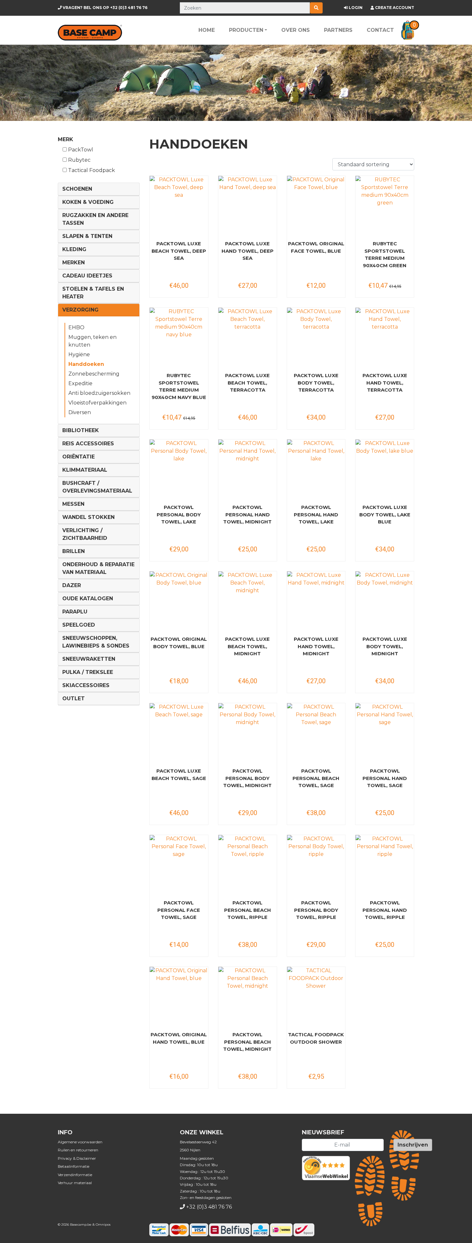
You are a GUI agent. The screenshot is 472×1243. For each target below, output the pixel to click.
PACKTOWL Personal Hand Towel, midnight (247, 514)
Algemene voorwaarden (80, 1141)
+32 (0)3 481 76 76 (104, 7)
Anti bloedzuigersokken (99, 393)
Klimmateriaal (84, 470)
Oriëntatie (78, 457)
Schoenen (77, 189)
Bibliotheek (80, 430)
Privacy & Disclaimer (77, 1158)
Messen (73, 504)
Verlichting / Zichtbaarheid (84, 534)
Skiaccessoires (85, 685)
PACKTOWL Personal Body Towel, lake (179, 514)
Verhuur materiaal (75, 1182)
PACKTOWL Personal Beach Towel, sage (316, 778)
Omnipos (103, 1224)
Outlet (73, 698)
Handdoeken (86, 364)
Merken (73, 262)
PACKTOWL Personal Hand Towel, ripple (385, 910)
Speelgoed (78, 625)
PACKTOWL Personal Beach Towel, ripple (247, 910)
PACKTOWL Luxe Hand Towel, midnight (316, 646)
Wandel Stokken (88, 517)
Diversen (79, 412)
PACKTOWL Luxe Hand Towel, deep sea (248, 250)
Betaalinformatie (73, 1166)
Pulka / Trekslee (87, 672)
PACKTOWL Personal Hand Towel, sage (385, 778)
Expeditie (80, 383)
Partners (338, 30)
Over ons (295, 30)
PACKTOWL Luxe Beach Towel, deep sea (179, 250)
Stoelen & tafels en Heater (93, 293)
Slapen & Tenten (87, 236)
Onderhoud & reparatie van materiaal (98, 568)
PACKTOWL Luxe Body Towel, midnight (385, 646)
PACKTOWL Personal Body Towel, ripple (316, 910)
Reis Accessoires (88, 443)
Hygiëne (79, 354)
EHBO (76, 327)
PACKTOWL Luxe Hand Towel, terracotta (385, 382)
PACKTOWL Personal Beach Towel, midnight (247, 1041)
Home (206, 30)
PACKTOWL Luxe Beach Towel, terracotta (247, 382)
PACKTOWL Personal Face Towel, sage (178, 910)
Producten (246, 30)
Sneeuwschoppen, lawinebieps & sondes (95, 642)
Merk (65, 139)
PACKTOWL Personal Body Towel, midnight (247, 778)
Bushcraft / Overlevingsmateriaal (97, 487)
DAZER (71, 585)
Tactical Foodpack (91, 170)
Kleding (74, 249)
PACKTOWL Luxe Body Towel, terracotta (316, 382)
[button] (407, 30)
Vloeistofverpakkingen (97, 403)
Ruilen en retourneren (78, 1150)
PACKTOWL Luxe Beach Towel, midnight (247, 646)
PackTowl (80, 150)
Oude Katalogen (87, 598)
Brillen (73, 551)
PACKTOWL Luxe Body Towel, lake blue (384, 514)
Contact (380, 30)
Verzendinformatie (75, 1174)
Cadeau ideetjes (87, 276)
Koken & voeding (88, 202)
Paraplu (74, 612)
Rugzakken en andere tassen (95, 219)
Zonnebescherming (93, 374)
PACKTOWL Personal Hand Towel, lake (316, 514)
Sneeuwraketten (88, 659)
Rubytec (79, 160)
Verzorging (80, 310)
